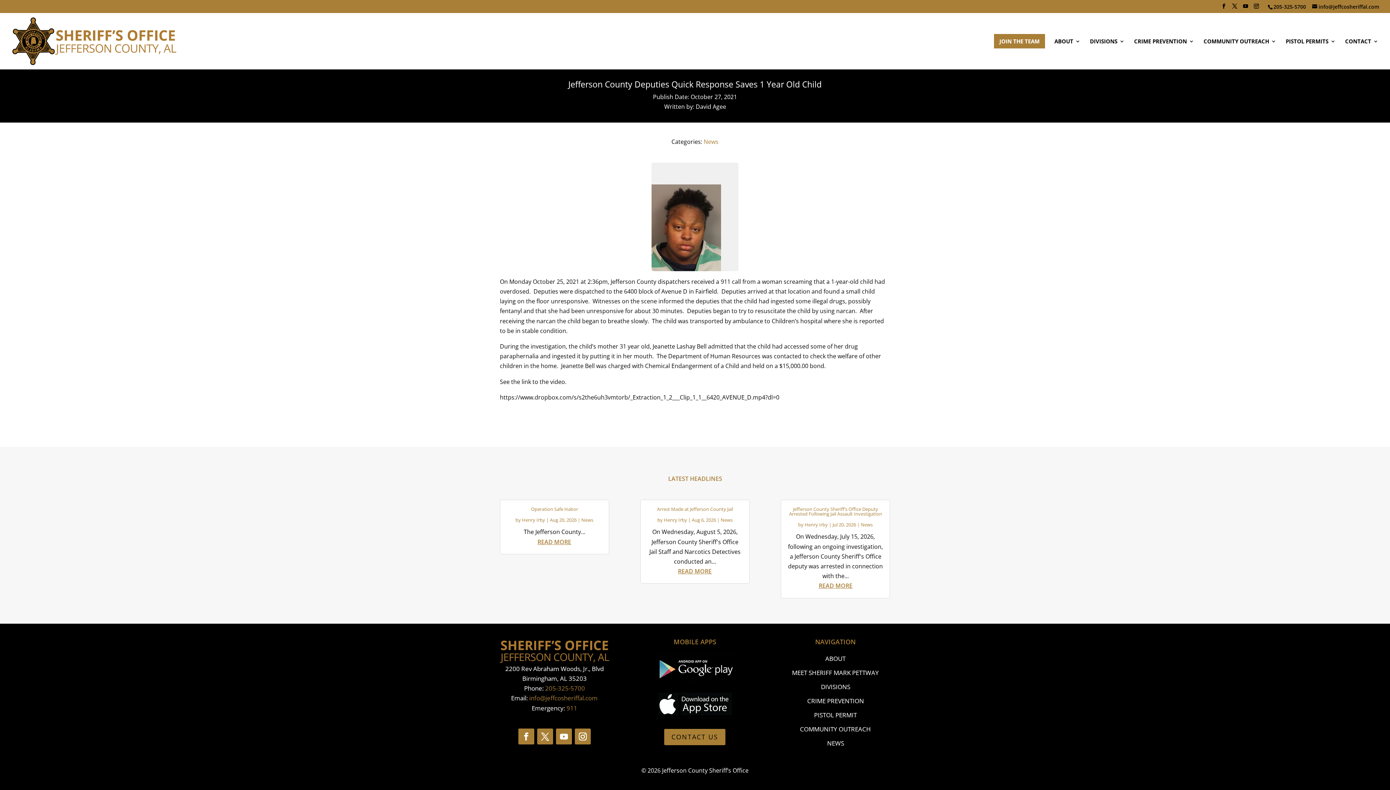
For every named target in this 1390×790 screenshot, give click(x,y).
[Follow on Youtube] (564, 736)
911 (571, 708)
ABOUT (1063, 42)
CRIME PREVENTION (1160, 42)
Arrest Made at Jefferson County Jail (695, 509)
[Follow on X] (545, 736)
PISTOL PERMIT (835, 715)
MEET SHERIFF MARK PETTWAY (835, 673)
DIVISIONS (1103, 42)
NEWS (835, 743)
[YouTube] (1245, 8)
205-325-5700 (565, 688)
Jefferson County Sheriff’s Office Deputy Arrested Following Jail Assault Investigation (835, 511)
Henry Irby (533, 520)
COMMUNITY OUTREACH (1236, 42)
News (711, 142)
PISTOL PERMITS (1307, 42)
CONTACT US (694, 737)
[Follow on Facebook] (526, 736)
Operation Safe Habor (554, 509)
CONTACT (1358, 42)
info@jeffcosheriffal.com (563, 698)
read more (554, 542)
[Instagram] (1256, 8)
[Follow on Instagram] (583, 736)
